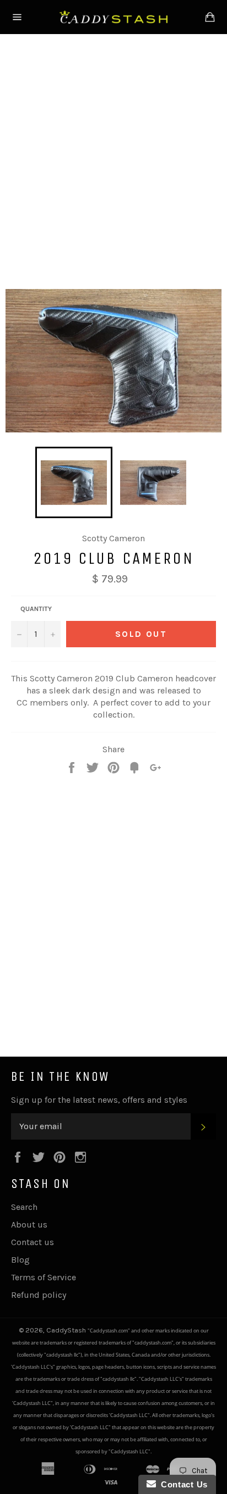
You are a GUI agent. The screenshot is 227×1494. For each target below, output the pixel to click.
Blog (20, 1259)
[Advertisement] (113, 159)
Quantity (36, 609)
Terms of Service (43, 1277)
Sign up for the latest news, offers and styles (99, 1100)
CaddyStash (67, 1330)
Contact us (32, 1242)
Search (24, 1207)
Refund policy (38, 1295)
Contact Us (182, 1484)
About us (29, 1224)
